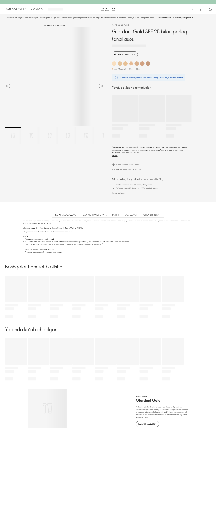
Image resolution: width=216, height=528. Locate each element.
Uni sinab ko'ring (126, 54)
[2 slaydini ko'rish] (31, 135)
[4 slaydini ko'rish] (68, 135)
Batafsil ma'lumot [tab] (66, 214)
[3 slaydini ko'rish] (50, 135)
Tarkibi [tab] (116, 214)
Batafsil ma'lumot (118, 193)
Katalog (37, 9)
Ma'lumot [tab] (131, 214)
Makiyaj (131, 17)
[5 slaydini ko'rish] (86, 135)
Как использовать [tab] (94, 214)
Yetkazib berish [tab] (151, 214)
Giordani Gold (121, 25)
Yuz (137, 17)
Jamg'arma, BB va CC (149, 17)
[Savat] (210, 9)
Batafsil (115, 155)
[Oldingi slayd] (8, 86)
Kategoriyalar (16, 9)
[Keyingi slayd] (101, 86)
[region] (54, 76)
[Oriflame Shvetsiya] (108, 9)
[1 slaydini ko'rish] (13, 135)
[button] (114, 63)
